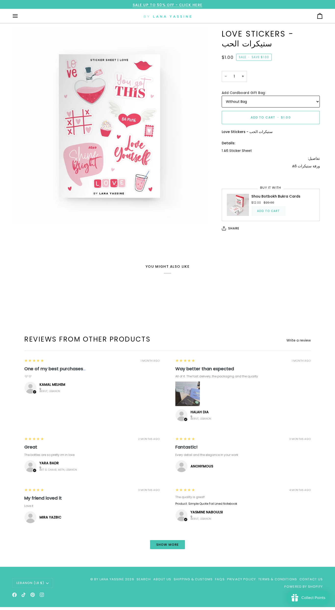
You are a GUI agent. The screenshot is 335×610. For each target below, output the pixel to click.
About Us (162, 579)
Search (144, 579)
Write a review (298, 340)
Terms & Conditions (277, 579)
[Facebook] (14, 595)
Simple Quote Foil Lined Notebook (212, 504)
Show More (167, 544)
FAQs (220, 579)
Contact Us (311, 579)
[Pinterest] (32, 595)
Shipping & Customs (193, 579)
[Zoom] (109, 126)
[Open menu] (19, 16)
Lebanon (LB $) (30, 583)
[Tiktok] (24, 595)
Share (234, 228)
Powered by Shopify (303, 586)
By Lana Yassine (109, 579)
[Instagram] (42, 595)
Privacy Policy (241, 579)
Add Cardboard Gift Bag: (244, 92)
